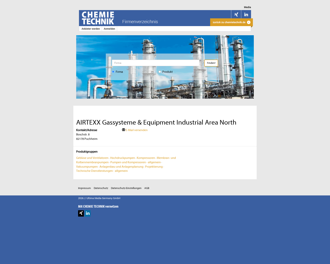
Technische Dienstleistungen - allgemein (102, 171)
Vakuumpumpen (87, 166)
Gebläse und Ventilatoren (92, 158)
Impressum (84, 188)
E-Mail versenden (136, 130)
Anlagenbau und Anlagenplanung (121, 166)
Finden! (211, 63)
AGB (146, 188)
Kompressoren (146, 158)
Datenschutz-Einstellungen (126, 188)
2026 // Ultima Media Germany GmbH (99, 198)
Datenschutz (101, 188)
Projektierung (154, 166)
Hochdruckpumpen (122, 158)
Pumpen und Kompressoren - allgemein (135, 162)
